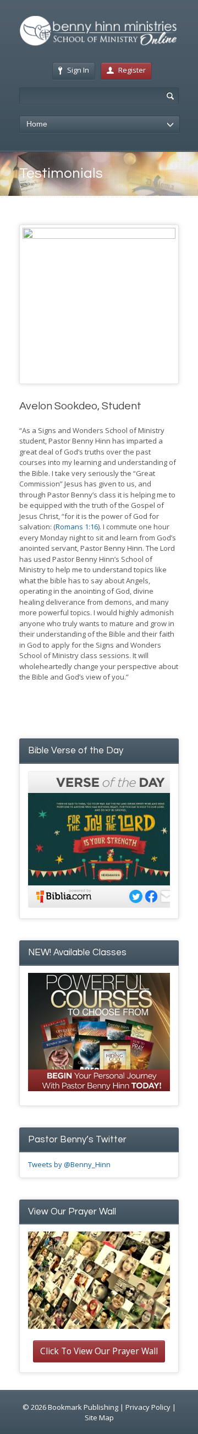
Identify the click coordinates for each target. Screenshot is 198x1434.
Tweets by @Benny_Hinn (69, 1164)
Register (132, 70)
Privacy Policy (147, 1407)
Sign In (78, 70)
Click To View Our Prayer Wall (99, 1351)
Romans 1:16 (77, 527)
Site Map (99, 1417)
